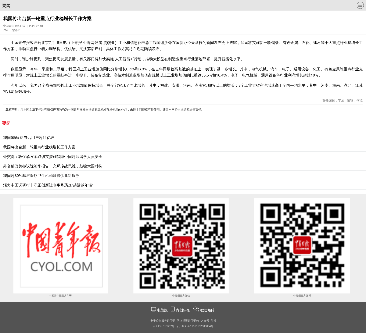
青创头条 (183, 309)
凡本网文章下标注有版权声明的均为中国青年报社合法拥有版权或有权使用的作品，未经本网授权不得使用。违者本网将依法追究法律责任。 (105, 109)
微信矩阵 (207, 309)
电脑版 (162, 309)
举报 (213, 320)
